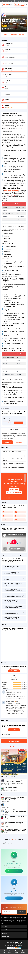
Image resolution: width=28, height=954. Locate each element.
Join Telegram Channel (14, 898)
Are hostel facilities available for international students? (12, 573)
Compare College (14, 741)
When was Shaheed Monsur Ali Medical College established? (12, 612)
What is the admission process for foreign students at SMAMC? (12, 584)
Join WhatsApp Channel (14, 871)
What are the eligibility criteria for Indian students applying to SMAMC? (13, 595)
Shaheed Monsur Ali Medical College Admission (12, 452)
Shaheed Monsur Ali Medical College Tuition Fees (13, 468)
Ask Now (14, 729)
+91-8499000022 (20, 1)
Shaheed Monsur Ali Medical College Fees (13, 456)
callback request (14, 493)
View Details (8, 423)
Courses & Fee (13, 34)
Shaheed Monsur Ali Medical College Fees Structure (13, 459)
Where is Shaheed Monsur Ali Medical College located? (11, 618)
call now (14, 489)
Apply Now (18, 423)
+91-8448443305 (8, 1)
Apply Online (8, 442)
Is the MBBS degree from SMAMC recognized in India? (12, 567)
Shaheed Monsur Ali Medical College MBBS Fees (13, 464)
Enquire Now (19, 442)
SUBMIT (21, 912)
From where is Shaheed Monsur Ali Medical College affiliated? (13, 607)
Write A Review (14, 671)
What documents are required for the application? (13, 578)
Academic (5, 34)
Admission (21, 34)
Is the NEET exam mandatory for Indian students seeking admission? (13, 590)
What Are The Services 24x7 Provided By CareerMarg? (11, 601)
